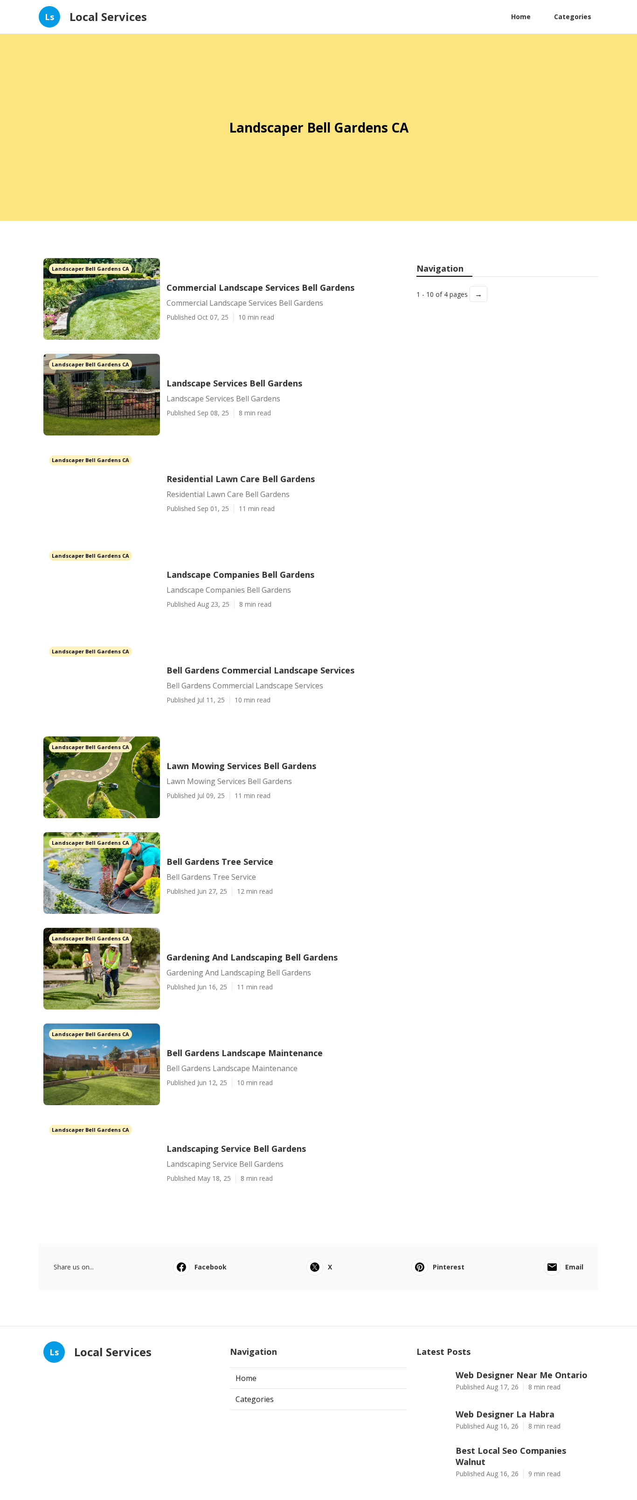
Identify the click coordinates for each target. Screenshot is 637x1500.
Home (521, 16)
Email (574, 1266)
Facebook (210, 1266)
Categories (572, 16)
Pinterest (448, 1266)
